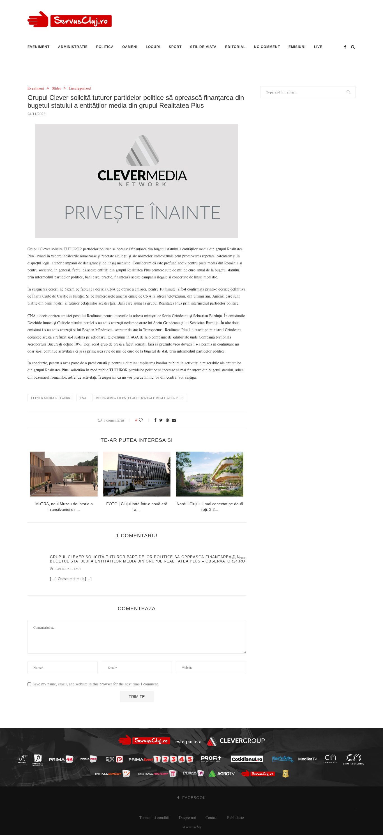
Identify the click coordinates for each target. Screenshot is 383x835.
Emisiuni (297, 47)
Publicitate (235, 817)
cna (83, 398)
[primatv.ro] (24, 759)
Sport (175, 47)
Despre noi (187, 817)
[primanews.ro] (90, 758)
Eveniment (38, 47)
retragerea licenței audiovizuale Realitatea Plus (139, 398)
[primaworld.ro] (195, 773)
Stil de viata (203, 47)
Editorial (235, 47)
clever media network (50, 398)
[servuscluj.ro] (259, 773)
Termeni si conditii (154, 817)
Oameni (129, 47)
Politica (105, 47)
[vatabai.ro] (286, 773)
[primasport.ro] (162, 759)
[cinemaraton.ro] (332, 758)
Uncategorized (80, 88)
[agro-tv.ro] (223, 773)
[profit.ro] (213, 759)
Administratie (73, 47)
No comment (267, 47)
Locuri (153, 47)
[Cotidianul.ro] (248, 759)
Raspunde (237, 558)
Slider (56, 88)
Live (318, 47)
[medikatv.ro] (309, 759)
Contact (212, 817)
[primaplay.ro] (115, 759)
